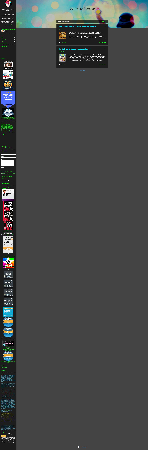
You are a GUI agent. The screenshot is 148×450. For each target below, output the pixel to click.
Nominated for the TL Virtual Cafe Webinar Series (8, 350)
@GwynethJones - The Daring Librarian (8, 10)
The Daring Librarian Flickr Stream (8, 130)
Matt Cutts (7, 410)
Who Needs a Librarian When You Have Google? (77, 27)
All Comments (5, 31)
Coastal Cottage (99, 17)
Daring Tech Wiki (8, 347)
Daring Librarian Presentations (7, 126)
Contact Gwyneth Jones (5, 124)
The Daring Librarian (82, 8)
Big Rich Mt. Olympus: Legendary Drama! (75, 49)
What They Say (89, 17)
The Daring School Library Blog (7, 129)
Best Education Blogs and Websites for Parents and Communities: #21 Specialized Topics (8, 118)
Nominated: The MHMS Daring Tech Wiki (8, 362)
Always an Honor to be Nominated (8, 256)
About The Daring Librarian (6, 125)
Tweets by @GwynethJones (6, 147)
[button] (105, 26)
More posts (82, 70)
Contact (72, 17)
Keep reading (102, 42)
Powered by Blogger (83, 447)
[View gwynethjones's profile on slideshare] (8, 235)
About (66, 17)
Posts (4, 30)
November (4, 39)
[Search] (107, 3)
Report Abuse (3, 370)
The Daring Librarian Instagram (7, 128)
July (3, 41)
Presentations (80, 17)
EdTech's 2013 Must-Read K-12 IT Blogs (8, 231)
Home (62, 17)
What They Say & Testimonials (7, 127)
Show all (104, 21)
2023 (2, 37)
